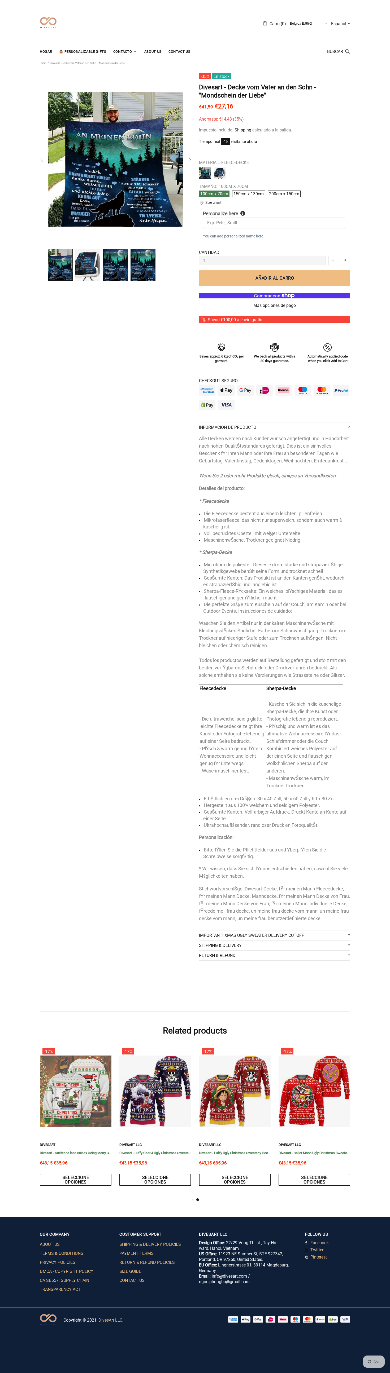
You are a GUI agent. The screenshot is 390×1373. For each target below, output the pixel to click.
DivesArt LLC (51, 1145)
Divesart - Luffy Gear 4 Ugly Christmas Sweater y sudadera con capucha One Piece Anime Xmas (314, 1153)
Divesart (48, 23)
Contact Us (132, 1280)
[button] (210, 202)
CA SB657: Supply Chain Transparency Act (64, 1285)
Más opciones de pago (274, 305)
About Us (50, 1244)
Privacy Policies (57, 1262)
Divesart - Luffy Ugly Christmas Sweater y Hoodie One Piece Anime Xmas (75, 1153)
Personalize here (220, 213)
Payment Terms (136, 1253)
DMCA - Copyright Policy (66, 1271)
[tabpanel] (75, 1121)
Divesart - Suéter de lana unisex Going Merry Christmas (235, 1153)
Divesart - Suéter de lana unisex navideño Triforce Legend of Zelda (155, 1153)
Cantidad (209, 252)
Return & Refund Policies (147, 1262)
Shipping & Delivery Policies (150, 1244)
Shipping (243, 130)
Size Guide (130, 1271)
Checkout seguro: (219, 380)
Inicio (43, 62)
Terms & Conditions (61, 1253)
